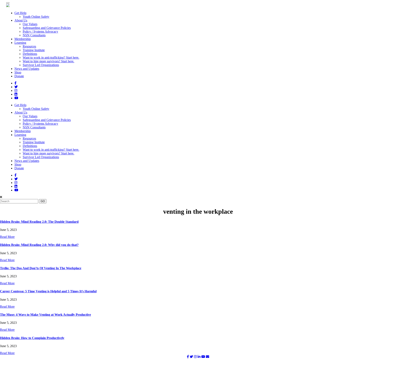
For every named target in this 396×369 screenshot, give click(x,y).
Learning (20, 42)
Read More (7, 236)
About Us (20, 20)
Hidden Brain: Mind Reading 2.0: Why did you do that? (39, 245)
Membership (22, 39)
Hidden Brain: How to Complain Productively (32, 338)
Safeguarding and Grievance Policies (47, 28)
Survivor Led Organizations (41, 65)
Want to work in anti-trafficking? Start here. (51, 57)
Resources (29, 46)
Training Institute (34, 50)
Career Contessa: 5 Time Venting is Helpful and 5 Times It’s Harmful (48, 291)
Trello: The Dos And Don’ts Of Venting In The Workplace (40, 268)
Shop (17, 72)
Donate (19, 76)
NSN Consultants (34, 35)
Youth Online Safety (36, 16)
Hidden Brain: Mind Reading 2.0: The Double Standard (39, 221)
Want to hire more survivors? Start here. (48, 61)
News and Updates (26, 68)
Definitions (30, 54)
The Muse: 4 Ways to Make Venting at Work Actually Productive (45, 314)
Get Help (20, 13)
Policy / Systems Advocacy (40, 31)
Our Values (30, 24)
